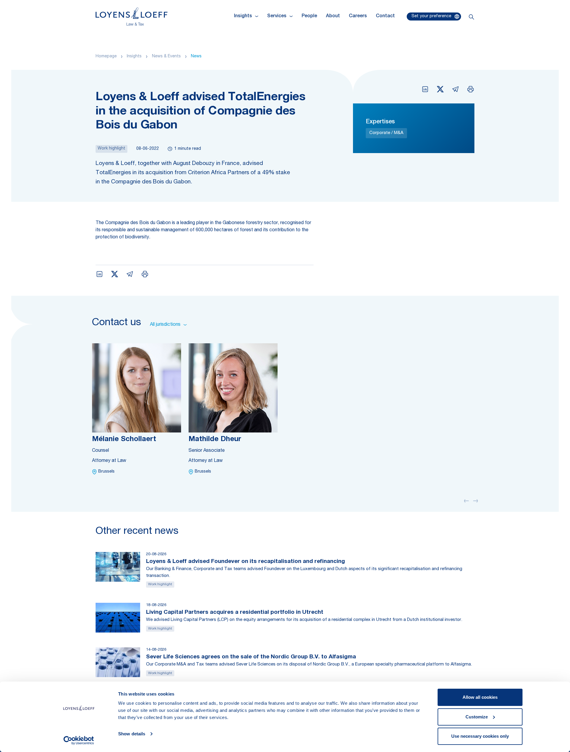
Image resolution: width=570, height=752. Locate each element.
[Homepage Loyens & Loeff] (131, 16)
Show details (131, 733)
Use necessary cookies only (480, 736)
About (333, 16)
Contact (385, 16)
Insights (134, 56)
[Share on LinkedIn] (425, 89)
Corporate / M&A (386, 133)
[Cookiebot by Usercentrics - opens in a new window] (79, 740)
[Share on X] (440, 89)
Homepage (106, 56)
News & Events (166, 56)
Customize (477, 716)
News (196, 56)
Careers (358, 16)
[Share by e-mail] (455, 89)
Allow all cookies (480, 697)
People (309, 16)
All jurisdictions (165, 324)
